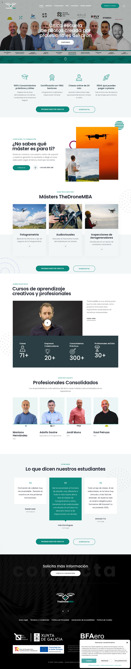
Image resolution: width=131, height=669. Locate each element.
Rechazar (104, 661)
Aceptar (89, 661)
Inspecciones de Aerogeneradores (101, 236)
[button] (127, 643)
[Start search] (124, 6)
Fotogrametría (29, 234)
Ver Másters (65, 44)
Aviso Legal (118, 665)
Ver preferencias (121, 661)
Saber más (91, 318)
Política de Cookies (94, 665)
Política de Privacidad (107, 665)
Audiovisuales (65, 234)
